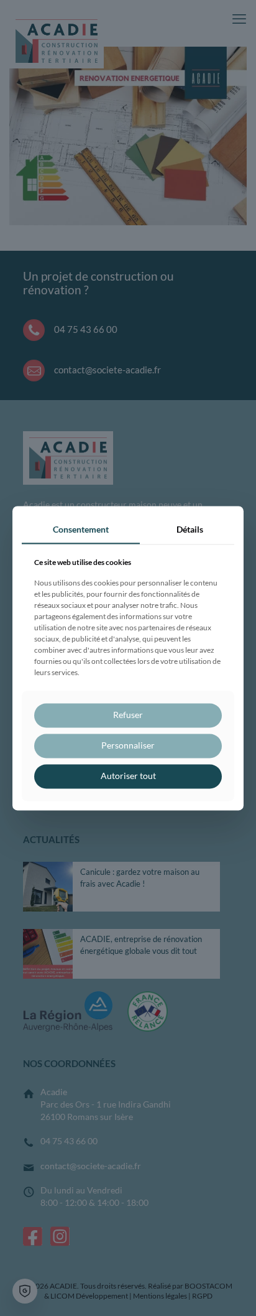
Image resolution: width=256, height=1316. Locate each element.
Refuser (128, 715)
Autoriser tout (128, 775)
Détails (189, 529)
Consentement (81, 529)
